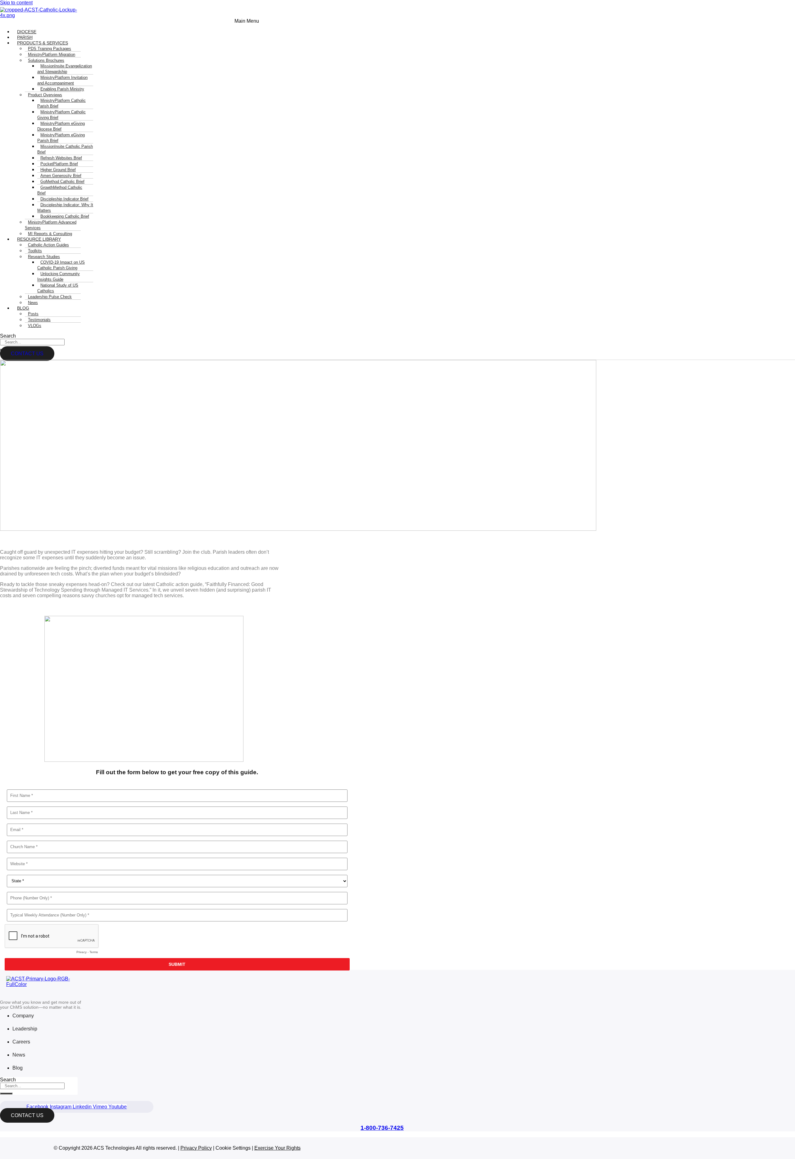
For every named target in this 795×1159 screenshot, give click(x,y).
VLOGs (34, 325)
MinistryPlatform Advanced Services (50, 225)
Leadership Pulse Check (50, 296)
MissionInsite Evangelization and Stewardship (64, 69)
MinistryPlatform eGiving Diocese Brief (61, 126)
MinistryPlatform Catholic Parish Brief (61, 103)
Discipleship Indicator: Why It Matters (65, 207)
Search (8, 336)
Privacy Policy (196, 1148)
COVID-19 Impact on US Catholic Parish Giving (61, 265)
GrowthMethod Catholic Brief (59, 190)
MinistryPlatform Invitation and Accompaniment (62, 80)
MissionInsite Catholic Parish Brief (65, 149)
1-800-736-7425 (382, 1128)
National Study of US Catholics (57, 288)
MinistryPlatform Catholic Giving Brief (61, 115)
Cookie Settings (233, 1148)
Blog (23, 308)
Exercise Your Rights (277, 1148)
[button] (129, 21)
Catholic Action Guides (48, 245)
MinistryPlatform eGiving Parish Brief (61, 138)
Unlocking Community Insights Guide (58, 276)
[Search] (6, 1093)
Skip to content (16, 2)
